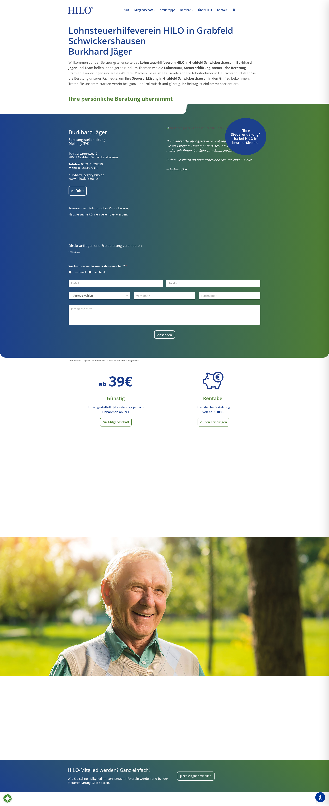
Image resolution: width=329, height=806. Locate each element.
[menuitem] (145, 10)
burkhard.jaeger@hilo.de (86, 175)
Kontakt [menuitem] (222, 10)
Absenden (164, 335)
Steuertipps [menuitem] (167, 10)
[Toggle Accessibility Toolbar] (320, 797)
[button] (7, 798)
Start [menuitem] (126, 10)
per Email (80, 272)
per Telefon (101, 272)
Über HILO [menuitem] (205, 10)
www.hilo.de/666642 (83, 179)
